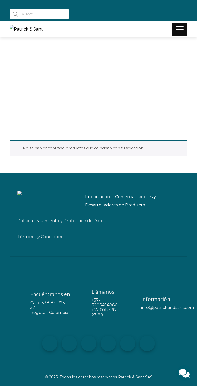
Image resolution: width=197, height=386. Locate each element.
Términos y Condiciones (41, 236)
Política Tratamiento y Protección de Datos (61, 220)
